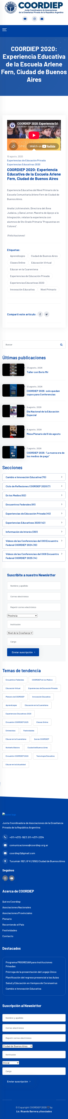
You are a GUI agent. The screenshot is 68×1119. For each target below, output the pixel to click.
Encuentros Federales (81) (20, 504)
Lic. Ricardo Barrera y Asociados (34, 1111)
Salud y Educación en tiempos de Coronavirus (31, 982)
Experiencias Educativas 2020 (23, 164)
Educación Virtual (41, 262)
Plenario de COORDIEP (15, 697)
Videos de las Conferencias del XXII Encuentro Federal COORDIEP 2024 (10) (32, 542)
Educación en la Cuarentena (36, 705)
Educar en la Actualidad (16, 764)
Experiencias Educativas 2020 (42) (25, 522)
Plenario (7, 918)
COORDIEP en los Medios (42, 680)
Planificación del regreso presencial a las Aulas (32, 977)
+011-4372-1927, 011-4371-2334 (26, 837)
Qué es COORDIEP (41, 739)
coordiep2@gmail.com (22, 853)
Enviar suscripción (22, 652)
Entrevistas (10, 730)
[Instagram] (5, 878)
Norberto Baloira (13, 747)
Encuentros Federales (15, 680)
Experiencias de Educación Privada (26, 160)
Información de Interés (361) (22, 531)
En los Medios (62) (16, 495)
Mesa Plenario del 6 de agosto (44, 433)
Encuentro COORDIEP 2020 (17, 756)
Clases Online (17, 262)
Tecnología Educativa (45, 756)
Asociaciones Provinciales (17, 913)
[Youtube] (11, 878)
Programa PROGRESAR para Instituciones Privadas (29, 964)
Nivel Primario (48, 289)
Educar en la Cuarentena (24, 269)
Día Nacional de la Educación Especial (43, 413)
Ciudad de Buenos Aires (44, 255)
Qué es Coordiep (11, 901)
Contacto (7, 936)
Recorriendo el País (13, 924)
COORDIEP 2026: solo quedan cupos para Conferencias (43, 392)
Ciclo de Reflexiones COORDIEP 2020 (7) (28, 486)
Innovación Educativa (22, 289)
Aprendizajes (17, 255)
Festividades (28, 730)
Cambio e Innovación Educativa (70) (26, 477)
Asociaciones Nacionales (16, 907)
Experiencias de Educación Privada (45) (28, 513)
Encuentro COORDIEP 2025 (17, 722)
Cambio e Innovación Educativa (23, 988)
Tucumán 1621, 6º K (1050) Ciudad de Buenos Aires (37, 861)
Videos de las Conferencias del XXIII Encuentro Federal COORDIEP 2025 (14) (32, 555)
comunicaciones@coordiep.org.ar (28, 845)
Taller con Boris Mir (37, 371)
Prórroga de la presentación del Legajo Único (31, 971)
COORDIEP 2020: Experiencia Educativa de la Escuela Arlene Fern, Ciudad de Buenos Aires (34, 174)
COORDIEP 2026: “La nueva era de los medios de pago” (46, 454)
